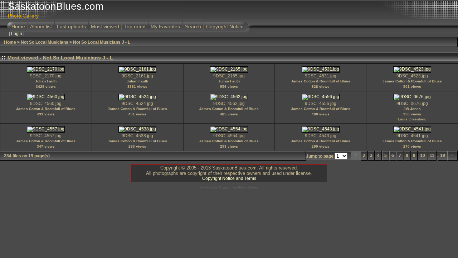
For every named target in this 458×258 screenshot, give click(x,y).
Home (18, 26)
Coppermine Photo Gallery (238, 187)
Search (193, 26)
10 (422, 155)
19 (442, 155)
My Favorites (165, 26)
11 (432, 155)
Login (16, 33)
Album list (41, 26)
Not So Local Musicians (44, 42)
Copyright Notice (225, 26)
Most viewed (105, 26)
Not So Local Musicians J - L (101, 42)
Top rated (135, 26)
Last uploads (71, 26)
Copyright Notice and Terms (229, 178)
